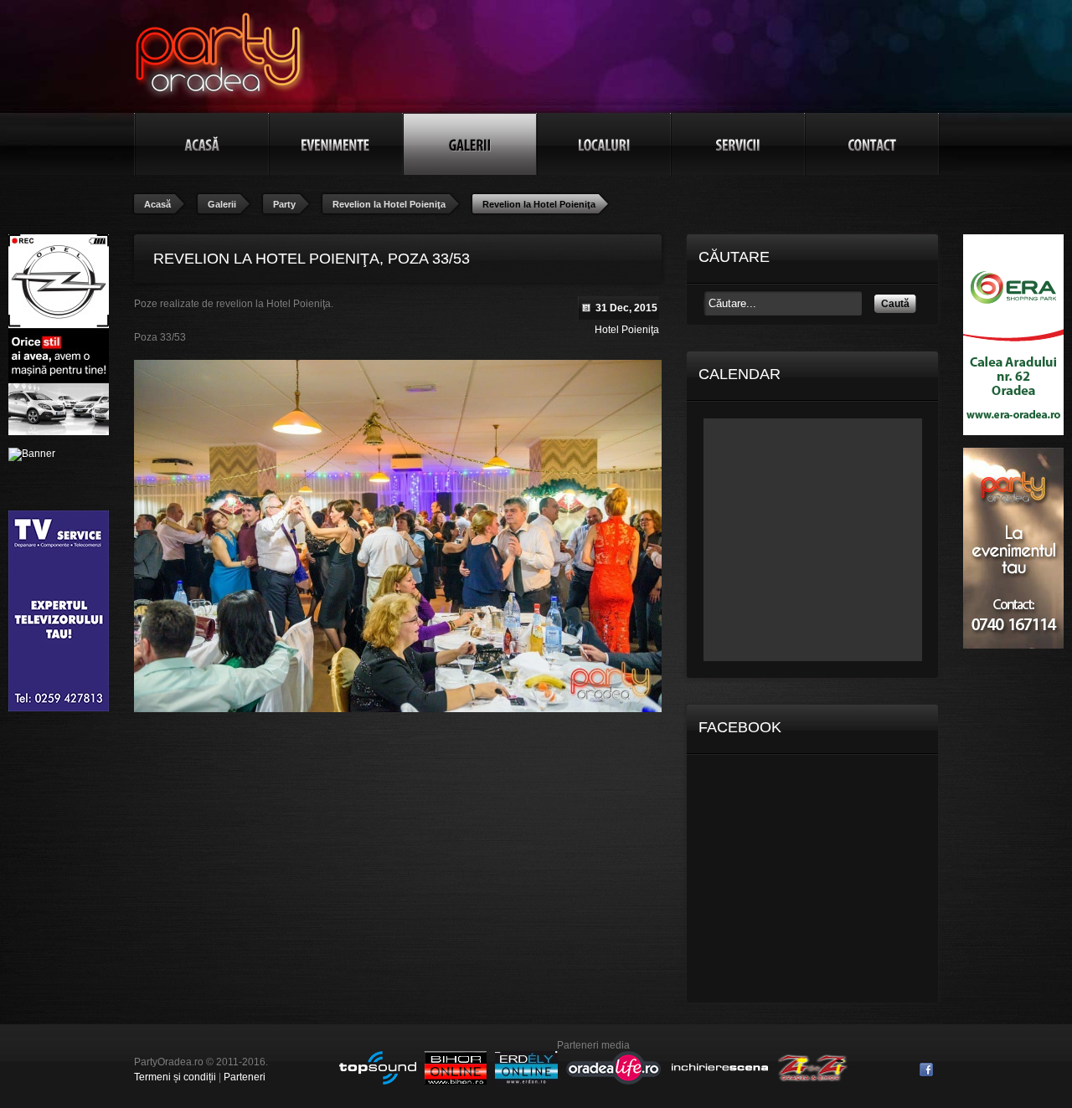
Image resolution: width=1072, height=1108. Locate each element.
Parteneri (244, 1077)
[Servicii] (738, 144)
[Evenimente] (336, 144)
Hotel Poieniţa (627, 330)
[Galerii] (470, 144)
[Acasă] (202, 144)
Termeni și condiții (175, 1077)
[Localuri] (604, 144)
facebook (926, 1069)
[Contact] (872, 144)
